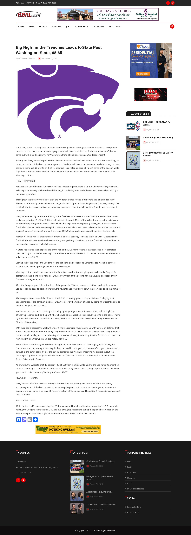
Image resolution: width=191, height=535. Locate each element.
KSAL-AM (20, 3)
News (31, 26)
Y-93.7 (39, 3)
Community (81, 26)
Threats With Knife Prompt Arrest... (101, 504)
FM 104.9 (30, 3)
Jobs (68, 26)
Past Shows (115, 26)
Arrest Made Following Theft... (99, 492)
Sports (43, 26)
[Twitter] (173, 3)
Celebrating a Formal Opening (158, 137)
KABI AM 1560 (49, 3)
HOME (21, 26)
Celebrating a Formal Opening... (100, 461)
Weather (56, 26)
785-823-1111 (24, 472)
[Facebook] (168, 3)
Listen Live (98, 26)
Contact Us (21, 461)
